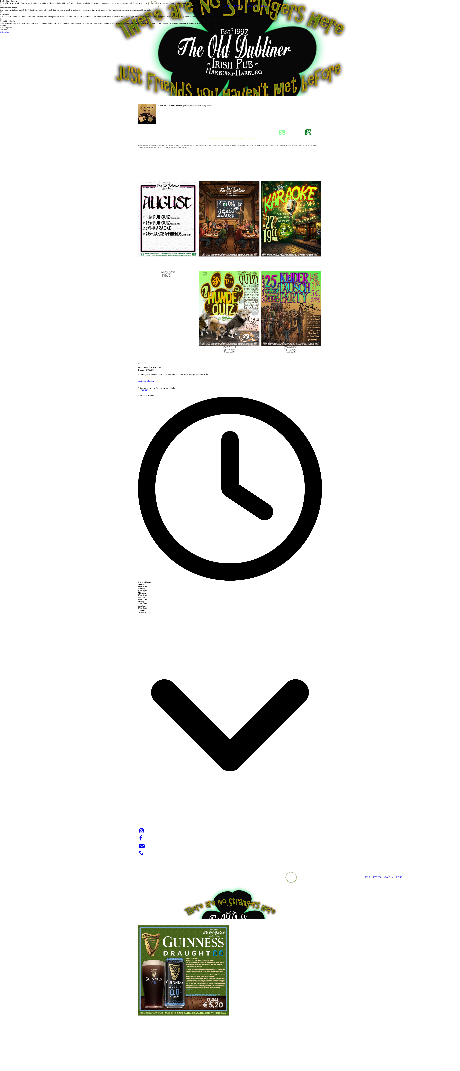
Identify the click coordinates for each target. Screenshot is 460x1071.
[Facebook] (140, 838)
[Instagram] (141, 831)
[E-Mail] (142, 846)
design (235, 1060)
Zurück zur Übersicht (146, 381)
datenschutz (453, 1065)
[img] (153, 6)
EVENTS (238, 6)
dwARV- (230, 1060)
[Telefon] (141, 853)
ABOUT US (251, 6)
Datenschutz (4, 32)
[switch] (1, 12)
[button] (122, 25)
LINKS (264, 6)
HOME (226, 6)
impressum (443, 1065)
